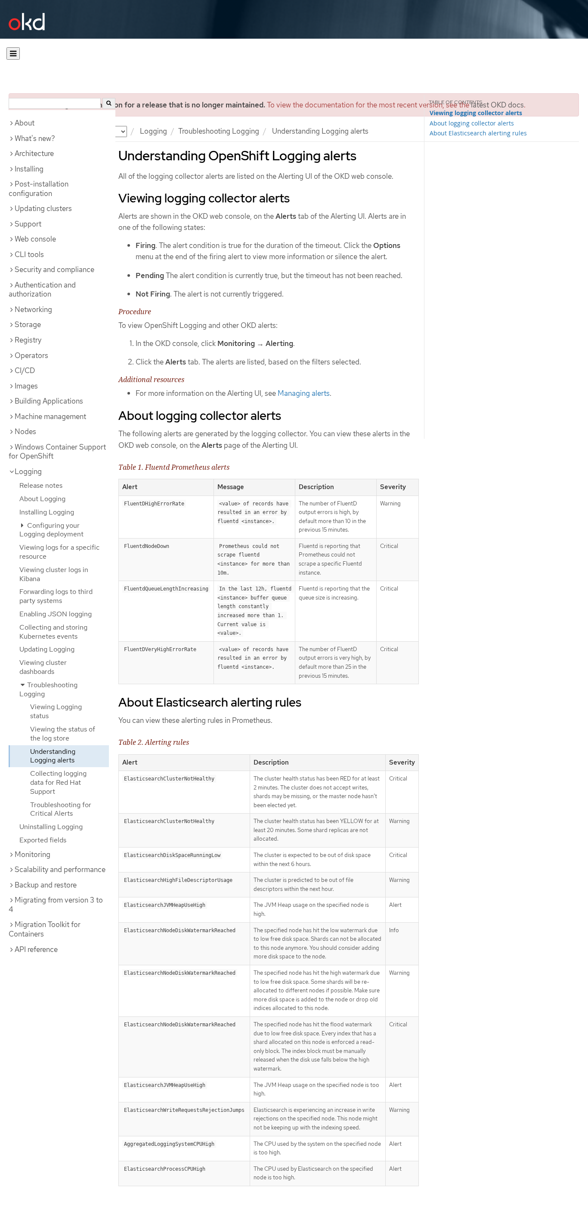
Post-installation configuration (38, 188)
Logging (153, 131)
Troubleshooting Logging (218, 131)
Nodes (25, 431)
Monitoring (32, 854)
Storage (28, 324)
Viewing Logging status (56, 711)
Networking (33, 309)
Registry (28, 340)
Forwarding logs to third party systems (56, 596)
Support (28, 224)
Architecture (34, 153)
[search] (108, 103)
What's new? (35, 138)
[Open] (13, 53)
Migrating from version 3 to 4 (56, 904)
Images (26, 386)
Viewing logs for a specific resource (59, 552)
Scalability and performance (60, 869)
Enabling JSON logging (55, 613)
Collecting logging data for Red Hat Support (58, 782)
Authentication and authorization (42, 289)
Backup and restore (46, 885)
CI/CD (25, 370)
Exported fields (42, 840)
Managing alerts (304, 393)
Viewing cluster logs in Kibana (53, 574)
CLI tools (29, 254)
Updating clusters (43, 208)
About (24, 123)
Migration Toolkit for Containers (44, 929)
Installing (29, 169)
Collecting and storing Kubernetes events (53, 632)
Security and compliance (54, 269)
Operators (31, 355)
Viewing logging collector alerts (476, 113)
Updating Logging (46, 649)
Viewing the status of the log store (62, 734)
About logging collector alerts (472, 123)
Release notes (40, 485)
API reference (36, 949)
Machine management (50, 416)
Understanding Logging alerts (52, 756)
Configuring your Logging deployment (51, 530)
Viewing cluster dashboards (43, 667)
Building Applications (49, 401)
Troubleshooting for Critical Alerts (60, 809)
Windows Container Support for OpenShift (57, 451)
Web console (35, 239)
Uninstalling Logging (51, 826)
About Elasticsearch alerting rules (478, 133)
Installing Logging (46, 512)
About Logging (42, 498)
